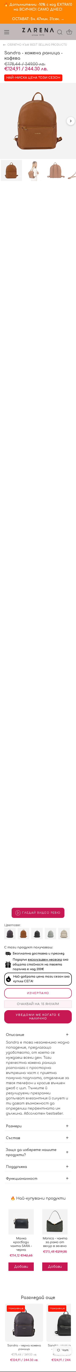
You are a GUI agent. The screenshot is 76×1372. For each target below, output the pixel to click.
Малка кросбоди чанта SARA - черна (21, 1244)
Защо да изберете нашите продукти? (31, 1152)
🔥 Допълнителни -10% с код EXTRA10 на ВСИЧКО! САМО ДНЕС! (38, 7)
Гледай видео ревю (41, 912)
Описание (15, 1035)
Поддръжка (16, 1167)
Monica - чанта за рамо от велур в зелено (55, 1242)
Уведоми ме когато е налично (38, 1017)
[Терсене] (59, 32)
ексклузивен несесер (45, 959)
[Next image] (70, 121)
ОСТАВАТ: (38, 19)
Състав (13, 1138)
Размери (14, 1126)
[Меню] (6, 32)
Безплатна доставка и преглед (38, 953)
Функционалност (21, 1179)
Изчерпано (38, 993)
